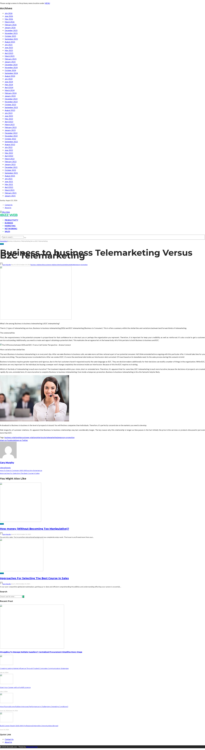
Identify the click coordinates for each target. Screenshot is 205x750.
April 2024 (9, 87)
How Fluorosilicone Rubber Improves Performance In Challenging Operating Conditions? (34, 706)
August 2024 (10, 76)
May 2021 (9, 184)
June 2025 (9, 47)
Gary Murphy (7, 265)
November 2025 (11, 33)
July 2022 (8, 147)
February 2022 (10, 162)
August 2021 (10, 176)
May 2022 (9, 153)
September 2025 (11, 39)
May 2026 (9, 19)
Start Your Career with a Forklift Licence (15, 687)
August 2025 (10, 42)
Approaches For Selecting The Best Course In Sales (34, 578)
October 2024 (10, 70)
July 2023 (8, 113)
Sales (7, 231)
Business (9, 223)
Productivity (11, 220)
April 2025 (9, 53)
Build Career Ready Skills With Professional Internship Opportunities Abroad (29, 726)
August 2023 (10, 110)
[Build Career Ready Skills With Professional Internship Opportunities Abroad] (6, 721)
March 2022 (9, 159)
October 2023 (10, 104)
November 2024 (11, 67)
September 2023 (11, 107)
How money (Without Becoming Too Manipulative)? (34, 528)
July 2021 (8, 179)
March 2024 (9, 90)
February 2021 (10, 193)
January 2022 (10, 164)
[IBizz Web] (5, 212)
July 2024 (8, 79)
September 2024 (11, 73)
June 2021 (9, 181)
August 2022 (10, 144)
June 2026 (9, 16)
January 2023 (10, 130)
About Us (8, 208)
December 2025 (11, 30)
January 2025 (10, 62)
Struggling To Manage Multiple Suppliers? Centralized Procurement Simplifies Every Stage (41, 652)
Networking (11, 229)
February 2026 (10, 25)
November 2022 (11, 136)
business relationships (38, 265)
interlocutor (61, 265)
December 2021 (11, 167)
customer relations (51, 265)
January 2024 (10, 96)
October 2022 (10, 139)
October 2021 (10, 170)
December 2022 (11, 133)
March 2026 (9, 22)
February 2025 (10, 59)
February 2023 (10, 127)
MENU (47, 3)
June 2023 (9, 116)
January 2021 (10, 196)
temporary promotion (81, 265)
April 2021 (9, 187)
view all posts (5, 468)
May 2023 (9, 119)
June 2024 (9, 82)
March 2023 (9, 124)
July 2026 (8, 13)
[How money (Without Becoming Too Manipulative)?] (20, 521)
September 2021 (11, 173)
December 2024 (11, 65)
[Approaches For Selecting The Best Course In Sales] (21, 570)
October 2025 (10, 36)
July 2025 (8, 45)
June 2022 (9, 150)
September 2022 (11, 142)
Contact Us (8, 205)
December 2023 (11, 99)
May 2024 (9, 85)
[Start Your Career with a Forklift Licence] (6, 683)
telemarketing (69, 265)
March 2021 (9, 190)
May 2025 (9, 50)
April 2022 (9, 156)
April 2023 (9, 122)
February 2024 (10, 93)
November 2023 (11, 102)
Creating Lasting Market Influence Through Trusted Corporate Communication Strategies (34, 668)
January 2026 (10, 27)
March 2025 (9, 56)
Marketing (10, 226)
